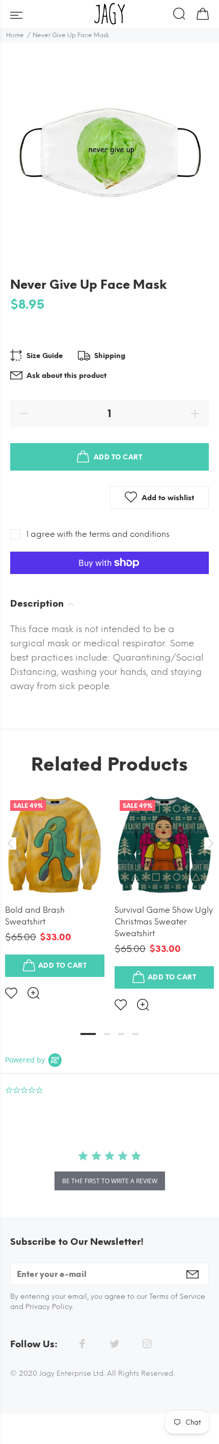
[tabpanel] (55, 889)
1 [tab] (88, 1034)
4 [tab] (135, 1034)
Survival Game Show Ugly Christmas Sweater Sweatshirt (164, 921)
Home (15, 35)
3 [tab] (121, 1034)
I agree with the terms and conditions (98, 534)
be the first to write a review (109, 1181)
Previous (9, 843)
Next (209, 843)
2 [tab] (107, 1034)
